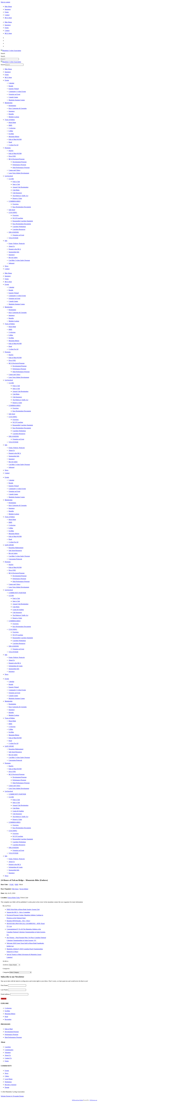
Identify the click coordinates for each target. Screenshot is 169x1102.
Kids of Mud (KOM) (15, 139)
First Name (4, 985)
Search (3, 53)
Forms (7, 12)
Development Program (20, 162)
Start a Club (16, 184)
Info (6, 240)
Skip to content (5, 2)
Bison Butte (12, 122)
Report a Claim (17, 198)
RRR (16, 884)
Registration (12, 105)
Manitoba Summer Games (17, 100)
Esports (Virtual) (14, 89)
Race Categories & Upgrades (18, 108)
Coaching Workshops (19, 226)
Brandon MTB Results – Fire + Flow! (18, 921)
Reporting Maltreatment (16, 548)
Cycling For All (13, 145)
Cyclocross (12, 128)
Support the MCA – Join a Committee (18, 912)
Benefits (11, 114)
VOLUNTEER (13, 238)
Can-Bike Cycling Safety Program (19, 260)
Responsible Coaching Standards (23, 221)
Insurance (8, 9)
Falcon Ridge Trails (14, 897)
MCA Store (8, 18)
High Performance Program (21, 167)
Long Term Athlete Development (19, 173)
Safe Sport (12, 210)
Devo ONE (12, 156)
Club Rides (16, 190)
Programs (8, 148)
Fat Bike (11, 134)
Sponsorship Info (14, 252)
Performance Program (19, 165)
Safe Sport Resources (15, 550)
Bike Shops (8, 6)
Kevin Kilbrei (24, 889)
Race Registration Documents (22, 207)
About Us (12, 246)
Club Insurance (17, 193)
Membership (8, 103)
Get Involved (9, 176)
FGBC (12, 884)
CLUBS (11, 179)
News (6, 266)
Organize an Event (14, 94)
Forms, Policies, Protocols (17, 243)
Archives (5, 965)
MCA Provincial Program (16, 159)
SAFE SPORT (9, 545)
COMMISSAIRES (14, 201)
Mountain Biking (14, 136)
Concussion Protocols (15, 559)
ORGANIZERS (14, 232)
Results (11, 86)
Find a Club (16, 181)
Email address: (5, 994)
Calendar (11, 83)
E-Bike (11, 131)
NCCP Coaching (18, 218)
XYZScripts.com (93, 1100)
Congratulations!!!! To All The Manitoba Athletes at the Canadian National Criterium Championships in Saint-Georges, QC (26, 932)
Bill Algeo (15, 889)
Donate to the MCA (15, 249)
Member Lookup (14, 117)
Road (10, 142)
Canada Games (13, 97)
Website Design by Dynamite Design (12, 1096)
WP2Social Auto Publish (77, 1100)
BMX (10, 125)
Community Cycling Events (17, 91)
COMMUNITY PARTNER (17, 593)
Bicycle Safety (13, 257)
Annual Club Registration (20, 187)
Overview (16, 204)
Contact (7, 15)
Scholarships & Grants (15, 666)
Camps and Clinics (14, 170)
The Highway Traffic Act (20, 196)
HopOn (11, 150)
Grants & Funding (18, 609)
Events (7, 80)
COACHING (13, 212)
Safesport (11, 263)
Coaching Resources (19, 229)
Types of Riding (10, 119)
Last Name (4, 990)
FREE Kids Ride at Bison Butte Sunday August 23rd (23, 909)
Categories (6, 972)
